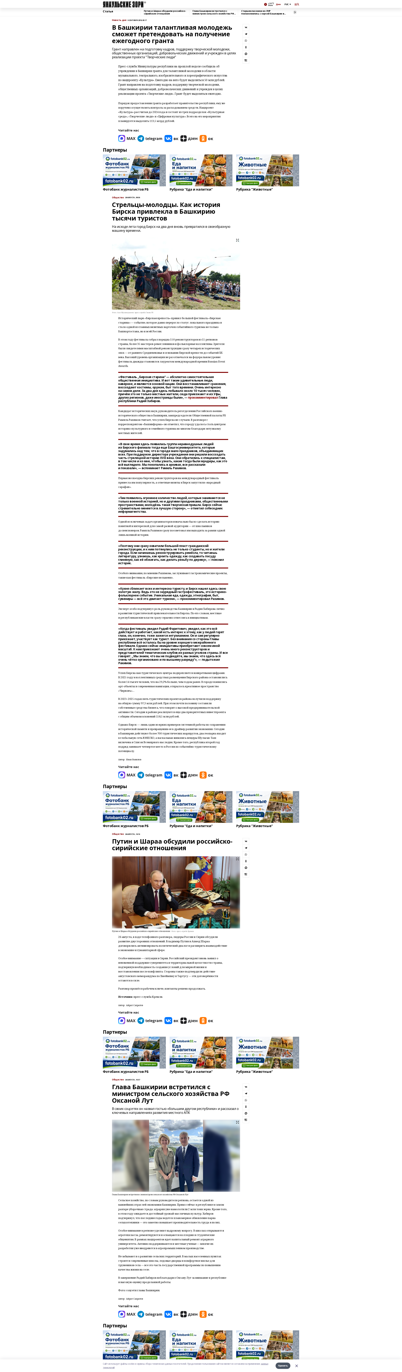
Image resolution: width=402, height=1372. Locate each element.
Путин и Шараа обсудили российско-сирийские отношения (165, 12)
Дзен (278, 4)
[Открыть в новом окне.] (127, 138)
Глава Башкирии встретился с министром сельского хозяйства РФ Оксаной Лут (213, 12)
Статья (108, 11)
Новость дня (119, 20)
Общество (118, 834)
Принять (283, 1365)
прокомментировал (203, 397)
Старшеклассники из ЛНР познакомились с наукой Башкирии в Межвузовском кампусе (262, 12)
